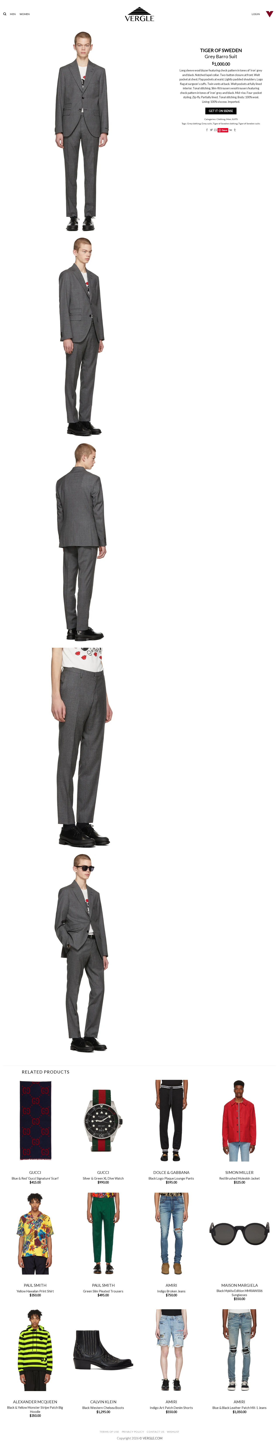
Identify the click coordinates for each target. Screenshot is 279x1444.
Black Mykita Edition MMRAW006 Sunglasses (239, 1293)
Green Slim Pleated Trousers (103, 1291)
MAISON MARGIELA (239, 1285)
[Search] (4, 14)
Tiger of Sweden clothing (225, 123)
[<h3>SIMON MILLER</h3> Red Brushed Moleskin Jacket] (239, 1121)
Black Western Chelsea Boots (103, 1408)
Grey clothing (194, 123)
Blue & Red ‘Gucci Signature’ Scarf (35, 1178)
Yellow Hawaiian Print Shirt (35, 1291)
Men (228, 119)
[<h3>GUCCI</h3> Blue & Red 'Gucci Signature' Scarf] (35, 1121)
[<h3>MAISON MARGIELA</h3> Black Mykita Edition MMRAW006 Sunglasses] (239, 1234)
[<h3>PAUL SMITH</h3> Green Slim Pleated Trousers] (103, 1234)
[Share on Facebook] (207, 130)
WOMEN (25, 14)
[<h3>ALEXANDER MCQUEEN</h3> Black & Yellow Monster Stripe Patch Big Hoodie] (35, 1350)
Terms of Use (109, 1431)
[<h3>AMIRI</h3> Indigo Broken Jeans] (171, 1234)
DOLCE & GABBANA (171, 1172)
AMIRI (171, 1285)
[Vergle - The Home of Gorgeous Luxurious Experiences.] (140, 14)
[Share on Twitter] (211, 130)
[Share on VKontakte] (230, 130)
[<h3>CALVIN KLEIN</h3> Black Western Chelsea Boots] (103, 1350)
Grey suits (207, 123)
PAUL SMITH (35, 1285)
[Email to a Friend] (215, 130)
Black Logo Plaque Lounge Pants (171, 1178)
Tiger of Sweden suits (249, 123)
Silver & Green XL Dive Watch (103, 1178)
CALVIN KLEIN (103, 1401)
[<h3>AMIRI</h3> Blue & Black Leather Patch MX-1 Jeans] (239, 1350)
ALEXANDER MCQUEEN (35, 1401)
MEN (13, 14)
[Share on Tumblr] (234, 130)
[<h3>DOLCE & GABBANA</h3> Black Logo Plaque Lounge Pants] (171, 1121)
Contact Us (155, 1431)
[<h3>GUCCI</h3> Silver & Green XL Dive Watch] (103, 1121)
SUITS (234, 119)
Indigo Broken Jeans (171, 1291)
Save (224, 130)
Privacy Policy (133, 1431)
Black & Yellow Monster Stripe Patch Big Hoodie (35, 1410)
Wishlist (173, 1431)
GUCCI (35, 1172)
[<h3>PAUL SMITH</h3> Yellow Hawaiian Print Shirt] (35, 1234)
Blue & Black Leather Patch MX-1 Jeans (240, 1408)
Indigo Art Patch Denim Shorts (171, 1408)
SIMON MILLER (239, 1172)
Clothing (220, 119)
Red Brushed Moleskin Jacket (239, 1178)
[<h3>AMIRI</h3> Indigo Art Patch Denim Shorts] (171, 1350)
